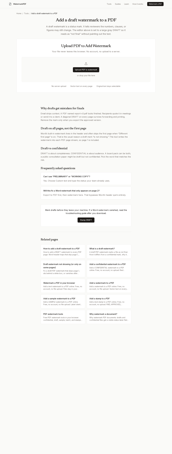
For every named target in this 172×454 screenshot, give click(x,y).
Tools (109, 4)
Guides (118, 4)
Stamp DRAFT (86, 220)
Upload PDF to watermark (86, 70)
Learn (126, 4)
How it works (137, 4)
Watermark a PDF (155, 4)
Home (18, 13)
